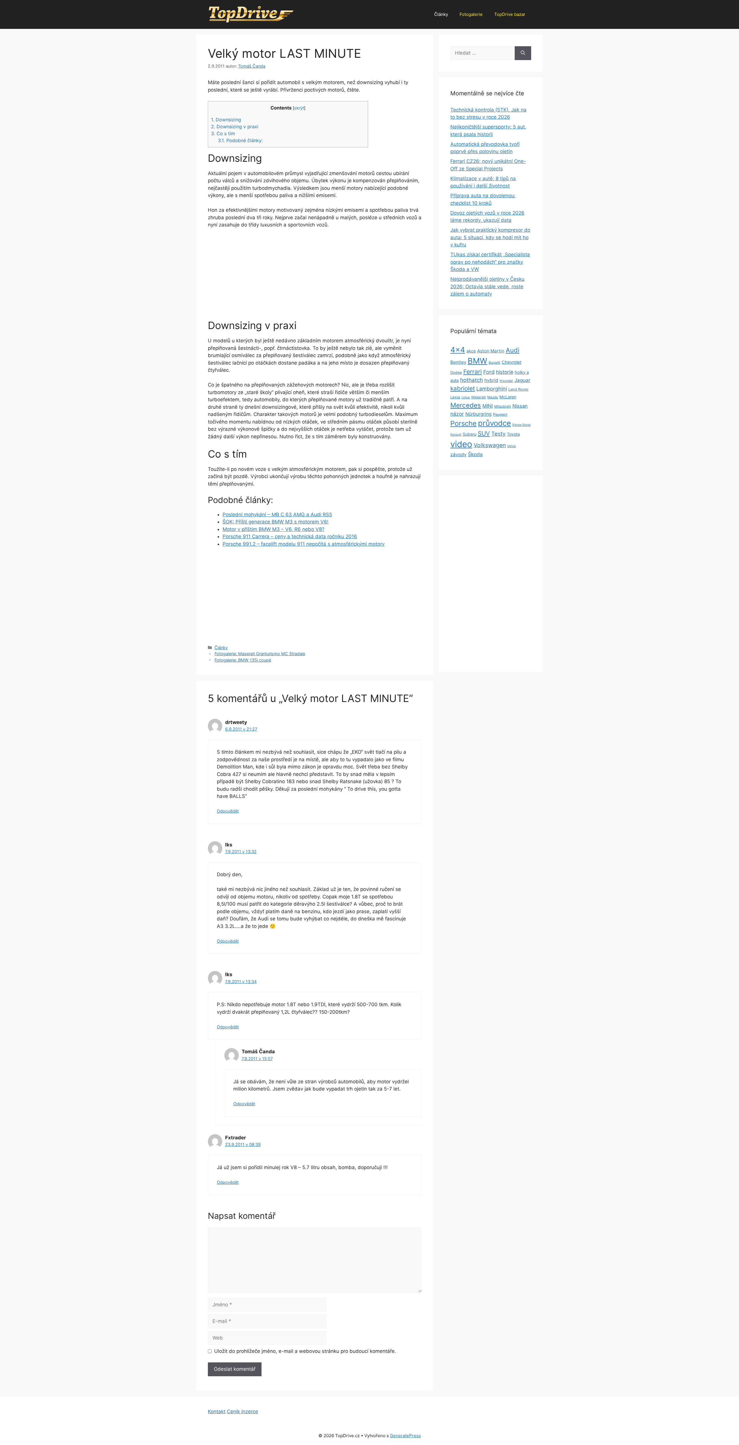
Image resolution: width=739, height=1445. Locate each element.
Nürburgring (478, 414)
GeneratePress (405, 1435)
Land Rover (518, 389)
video (461, 444)
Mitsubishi (502, 406)
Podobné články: (240, 140)
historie (504, 372)
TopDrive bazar (509, 14)
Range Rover (521, 425)
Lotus (466, 397)
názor (457, 414)
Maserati (478, 397)
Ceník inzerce (242, 1411)
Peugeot (500, 414)
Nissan (520, 406)
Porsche (463, 423)
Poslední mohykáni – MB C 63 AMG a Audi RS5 (277, 514)
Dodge (456, 372)
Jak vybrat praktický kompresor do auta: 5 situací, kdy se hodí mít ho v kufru (490, 237)
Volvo (511, 446)
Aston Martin (490, 351)
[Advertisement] (314, 276)
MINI (487, 406)
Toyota (513, 434)
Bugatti (494, 363)
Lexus (455, 397)
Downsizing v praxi (234, 126)
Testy (498, 433)
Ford (488, 372)
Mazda (492, 397)
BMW (477, 361)
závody (458, 454)
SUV (484, 433)
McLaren (507, 396)
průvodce (494, 423)
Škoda (475, 454)
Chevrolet (511, 362)
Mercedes (465, 405)
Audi (512, 350)
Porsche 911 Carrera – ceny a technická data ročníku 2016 (290, 536)
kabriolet (462, 388)
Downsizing (226, 119)
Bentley (458, 362)
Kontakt (216, 1411)
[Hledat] (523, 53)
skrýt (299, 108)
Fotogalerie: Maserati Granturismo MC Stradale (259, 653)
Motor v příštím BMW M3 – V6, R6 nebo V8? (273, 529)
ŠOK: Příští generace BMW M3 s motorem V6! (276, 522)
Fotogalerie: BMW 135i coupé (242, 660)
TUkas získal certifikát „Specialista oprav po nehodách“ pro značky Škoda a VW (490, 262)
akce (471, 350)
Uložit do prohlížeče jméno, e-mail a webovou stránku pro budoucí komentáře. (305, 1351)
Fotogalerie (471, 14)
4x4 (457, 349)
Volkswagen (490, 445)
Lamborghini (491, 389)
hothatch (471, 380)
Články (441, 14)
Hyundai (506, 381)
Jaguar (522, 380)
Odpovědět (228, 811)
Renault (455, 435)
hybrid (491, 380)
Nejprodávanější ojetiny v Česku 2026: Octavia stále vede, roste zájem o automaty (487, 286)
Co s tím (223, 133)
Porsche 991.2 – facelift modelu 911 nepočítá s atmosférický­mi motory (304, 544)
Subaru (469, 434)
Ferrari (472, 371)
